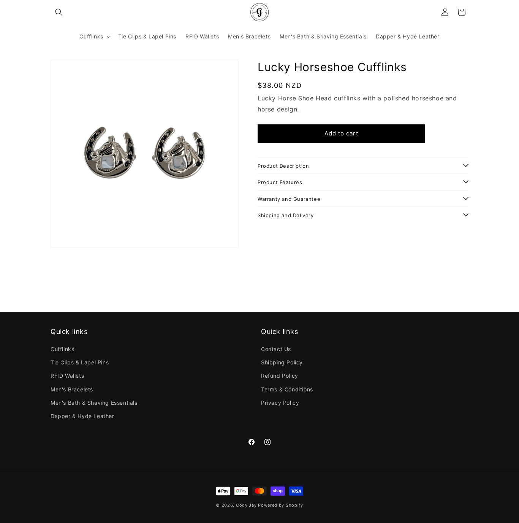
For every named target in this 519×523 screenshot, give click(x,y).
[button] (59, 12)
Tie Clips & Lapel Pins (80, 362)
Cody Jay (246, 505)
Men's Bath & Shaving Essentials (94, 402)
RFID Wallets (67, 375)
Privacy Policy (280, 402)
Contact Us (276, 349)
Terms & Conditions (287, 389)
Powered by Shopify (280, 505)
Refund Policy (279, 375)
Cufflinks (62, 349)
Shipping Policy (282, 362)
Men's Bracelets (72, 389)
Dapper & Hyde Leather (82, 416)
